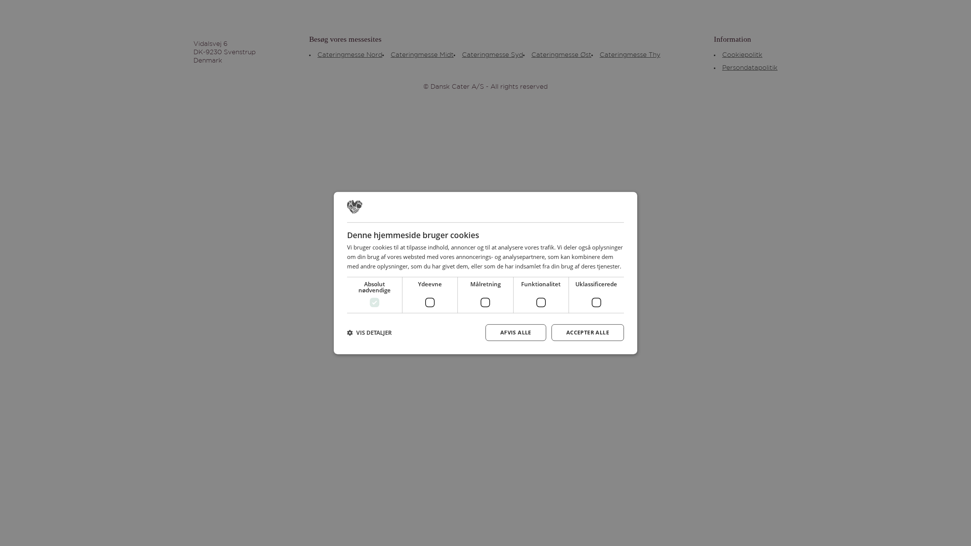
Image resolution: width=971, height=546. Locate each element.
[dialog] (485, 273)
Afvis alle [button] (515, 332)
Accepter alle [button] (587, 332)
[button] (369, 332)
